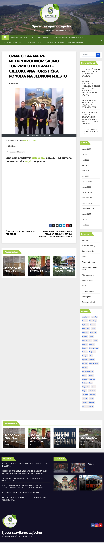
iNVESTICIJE (86, 340)
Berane (84, 321)
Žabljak (91, 402)
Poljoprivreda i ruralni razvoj (68, 37)
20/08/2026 (11, 441)
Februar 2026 (87, 181)
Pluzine (91, 359)
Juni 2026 (85, 160)
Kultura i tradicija (13, 43)
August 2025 (86, 214)
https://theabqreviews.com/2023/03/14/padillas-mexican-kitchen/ (101, 2)
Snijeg (84, 391)
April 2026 (85, 171)
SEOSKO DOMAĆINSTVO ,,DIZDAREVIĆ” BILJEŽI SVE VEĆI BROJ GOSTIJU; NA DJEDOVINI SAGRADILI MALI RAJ (91, 88)
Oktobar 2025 (87, 203)
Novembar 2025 (88, 198)
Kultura (84, 352)
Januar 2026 (86, 187)
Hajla (91, 336)
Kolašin (91, 344)
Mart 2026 (85, 176)
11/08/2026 (61, 441)
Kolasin (84, 344)
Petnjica (84, 356)
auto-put (94, 317)
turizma (25, 140)
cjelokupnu (38, 157)
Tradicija (85, 394)
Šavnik (91, 398)
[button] (101, 40)
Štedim (84, 402)
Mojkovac (92, 352)
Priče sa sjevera (75, 43)
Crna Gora (85, 328)
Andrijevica (85, 317)
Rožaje (84, 383)
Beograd (33, 140)
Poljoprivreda (93, 363)
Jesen (95, 340)
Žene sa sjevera (87, 406)
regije (28, 161)
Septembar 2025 (88, 209)
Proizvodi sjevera (34, 43)
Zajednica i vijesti (55, 43)
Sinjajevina (85, 387)
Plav (91, 356)
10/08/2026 (86, 441)
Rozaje (84, 379)
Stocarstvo (92, 391)
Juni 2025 (85, 225)
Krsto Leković (93, 348)
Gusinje (84, 336)
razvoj (91, 375)
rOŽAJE (92, 379)
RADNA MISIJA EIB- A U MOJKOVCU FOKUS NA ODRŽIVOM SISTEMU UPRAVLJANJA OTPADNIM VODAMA (55, 234)
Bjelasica (85, 325)
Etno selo (93, 332)
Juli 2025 (85, 219)
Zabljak (84, 398)
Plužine (84, 363)
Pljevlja (84, 359)
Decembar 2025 (88, 192)
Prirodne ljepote (87, 280)
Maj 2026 (85, 165)
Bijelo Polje (92, 321)
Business (85, 240)
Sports (84, 286)
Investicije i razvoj (40, 37)
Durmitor (85, 332)
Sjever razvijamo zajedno (52, 26)
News (84, 256)
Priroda (84, 367)
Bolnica (92, 325)
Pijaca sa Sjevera (88, 262)
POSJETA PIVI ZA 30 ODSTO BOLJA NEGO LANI (90, 131)
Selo (90, 383)
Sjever (94, 387)
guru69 (102, 2)
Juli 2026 (85, 154)
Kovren (84, 348)
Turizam (92, 394)
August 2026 (86, 149)
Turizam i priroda (19, 37)
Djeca (93, 328)
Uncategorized (87, 297)
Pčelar (84, 375)
